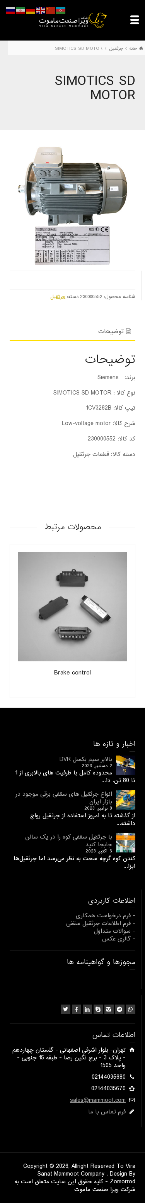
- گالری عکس (118, 939)
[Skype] (98, 1009)
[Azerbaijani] (61, 10)
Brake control (72, 673)
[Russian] (11, 10)
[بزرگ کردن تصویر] (72, 202)
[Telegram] (120, 1009)
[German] (31, 10)
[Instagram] (109, 1009)
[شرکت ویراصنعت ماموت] (72, 20)
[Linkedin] (87, 1009)
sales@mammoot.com (98, 1100)
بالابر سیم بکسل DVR (86, 759)
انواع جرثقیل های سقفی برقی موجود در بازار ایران (63, 798)
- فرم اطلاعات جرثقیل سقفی (100, 923)
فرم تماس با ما (107, 1112)
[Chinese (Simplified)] (51, 10)
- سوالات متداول (114, 931)
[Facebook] (76, 1009)
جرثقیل (57, 296)
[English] (41, 10)
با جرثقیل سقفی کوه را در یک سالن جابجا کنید (68, 840)
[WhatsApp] (130, 1009)
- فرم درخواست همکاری (105, 915)
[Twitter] (65, 1009)
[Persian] (21, 10)
